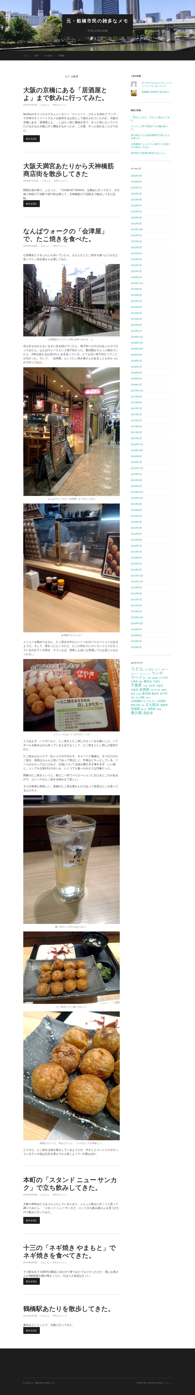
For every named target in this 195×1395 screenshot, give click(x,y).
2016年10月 (137, 450)
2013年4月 (136, 521)
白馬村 (162, 701)
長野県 (151, 708)
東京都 (146, 693)
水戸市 (164, 693)
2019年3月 (136, 324)
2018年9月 (136, 354)
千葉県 (136, 685)
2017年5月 (136, 420)
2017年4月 (136, 426)
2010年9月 (136, 629)
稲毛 (142, 705)
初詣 (141, 681)
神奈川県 (135, 705)
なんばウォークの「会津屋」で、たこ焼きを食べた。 (65, 234)
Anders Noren (155, 1383)
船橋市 (164, 704)
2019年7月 (136, 301)
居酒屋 (61, 55)
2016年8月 (136, 456)
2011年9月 (136, 587)
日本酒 (138, 694)
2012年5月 (136, 551)
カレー (164, 669)
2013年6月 (136, 510)
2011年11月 (137, 581)
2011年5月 (136, 605)
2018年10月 (137, 348)
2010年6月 (136, 647)
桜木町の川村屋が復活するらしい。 (149, 153)
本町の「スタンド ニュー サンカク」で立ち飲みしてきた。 (70, 1183)
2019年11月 (137, 283)
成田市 (164, 690)
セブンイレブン (144, 674)
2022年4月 (136, 217)
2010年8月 (136, 635)
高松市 (148, 713)
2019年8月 (136, 295)
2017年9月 (136, 396)
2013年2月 (136, 527)
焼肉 (137, 697)
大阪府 (134, 689)
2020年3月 (136, 277)
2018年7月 (136, 360)
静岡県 (159, 709)
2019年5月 (136, 313)
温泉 (133, 697)
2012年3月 (136, 557)
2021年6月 (136, 241)
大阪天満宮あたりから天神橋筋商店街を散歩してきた (68, 169)
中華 (149, 678)
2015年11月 (137, 468)
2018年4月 (136, 372)
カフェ (157, 669)
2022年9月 (136, 205)
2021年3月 (136, 259)
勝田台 (148, 681)
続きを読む (31, 138)
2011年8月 (136, 593)
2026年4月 (136, 175)
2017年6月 (136, 414)
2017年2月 (136, 438)
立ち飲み (49, 55)
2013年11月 (137, 498)
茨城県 (135, 708)
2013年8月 (136, 504)
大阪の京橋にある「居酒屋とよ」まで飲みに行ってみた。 (65, 93)
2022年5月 (136, 211)
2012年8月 (136, 539)
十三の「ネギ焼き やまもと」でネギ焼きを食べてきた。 (69, 1251)
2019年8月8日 (30, 246)
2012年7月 (136, 545)
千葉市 (156, 681)
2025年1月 (136, 193)
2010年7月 (136, 641)
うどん (26, 55)
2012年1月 (136, 569)
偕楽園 (155, 678)
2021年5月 (136, 247)
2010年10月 (137, 623)
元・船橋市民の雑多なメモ (97, 20)
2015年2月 (136, 474)
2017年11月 (137, 390)
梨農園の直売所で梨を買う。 (156, 91)
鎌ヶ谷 (144, 709)
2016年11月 (137, 444)
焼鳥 (142, 697)
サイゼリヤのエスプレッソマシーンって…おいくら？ (156, 84)
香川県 (136, 712)
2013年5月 (136, 516)
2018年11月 (137, 342)
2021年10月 (137, 229)
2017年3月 (136, 432)
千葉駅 (145, 686)
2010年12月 (137, 617)
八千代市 (163, 677)
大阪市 (159, 685)
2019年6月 (136, 307)
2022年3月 (136, 223)
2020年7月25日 (31, 180)
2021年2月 (136, 265)
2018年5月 (136, 366)
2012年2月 (136, 563)
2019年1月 (136, 330)
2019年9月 (136, 289)
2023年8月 (136, 199)
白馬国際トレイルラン (144, 701)
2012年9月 (136, 533)
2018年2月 (136, 378)
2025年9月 (136, 181)
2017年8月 (136, 402)
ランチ (157, 673)
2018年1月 (136, 384)
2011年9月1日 (30, 1315)
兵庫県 (134, 681)
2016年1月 (136, 462)
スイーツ (134, 673)
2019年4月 (136, 318)
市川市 (157, 690)
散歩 (133, 693)
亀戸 (37, 55)
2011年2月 (136, 611)
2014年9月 (136, 480)
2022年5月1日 (30, 105)
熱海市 (148, 697)
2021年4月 (136, 253)
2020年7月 (136, 271)
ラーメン (138, 677)
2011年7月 (136, 599)
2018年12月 (137, 336)
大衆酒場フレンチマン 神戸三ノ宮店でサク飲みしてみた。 (150, 145)
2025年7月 (136, 187)
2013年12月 (137, 492)
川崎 (151, 690)
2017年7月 (136, 408)
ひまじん (45, 105)
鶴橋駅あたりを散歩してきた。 (68, 1308)
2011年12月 (137, 575)
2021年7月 (136, 235)
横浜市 (155, 693)
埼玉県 (152, 685)
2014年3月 (136, 486)
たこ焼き (149, 669)
